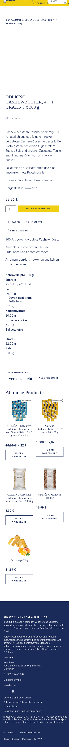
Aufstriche (17, 20)
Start (7, 20)
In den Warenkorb (38, 208)
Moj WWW (38, 739)
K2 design (15, 739)
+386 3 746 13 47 (15, 674)
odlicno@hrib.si (14, 679)
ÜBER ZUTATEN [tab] (18, 230)
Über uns (39, 3)
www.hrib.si (10, 685)
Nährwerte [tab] (34, 222)
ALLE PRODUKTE (49, 378)
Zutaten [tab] (14, 222)
